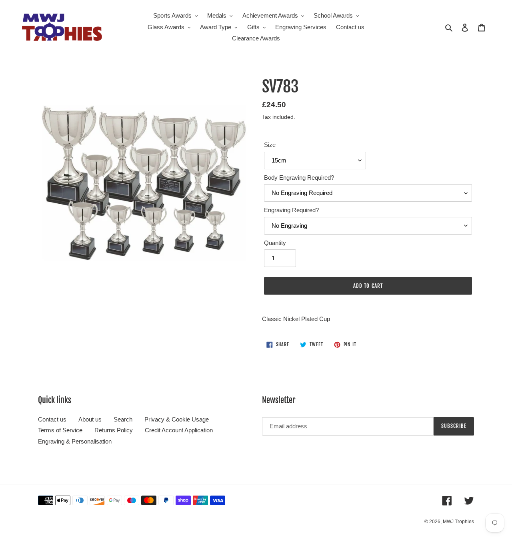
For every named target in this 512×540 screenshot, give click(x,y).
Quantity (275, 242)
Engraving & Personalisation (75, 441)
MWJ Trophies (458, 521)
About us (90, 419)
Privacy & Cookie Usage (176, 419)
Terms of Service (60, 430)
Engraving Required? (291, 210)
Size (270, 144)
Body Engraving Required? (299, 177)
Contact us (52, 419)
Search (123, 419)
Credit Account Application (179, 430)
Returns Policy (113, 430)
